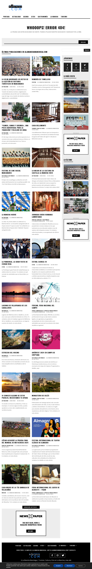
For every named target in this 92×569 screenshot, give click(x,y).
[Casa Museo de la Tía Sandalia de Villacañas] (16, 474)
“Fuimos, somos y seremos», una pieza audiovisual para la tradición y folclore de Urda (15, 127)
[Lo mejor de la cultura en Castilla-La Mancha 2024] (46, 157)
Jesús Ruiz (13, 86)
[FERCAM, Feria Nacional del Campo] (46, 292)
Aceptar (58, 565)
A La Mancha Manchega (43, 82)
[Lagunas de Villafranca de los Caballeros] (16, 292)
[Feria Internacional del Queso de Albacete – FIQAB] (46, 474)
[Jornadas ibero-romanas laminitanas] (46, 201)
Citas (3, 266)
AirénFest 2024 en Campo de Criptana (43, 353)
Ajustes (80, 565)
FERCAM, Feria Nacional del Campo (43, 306)
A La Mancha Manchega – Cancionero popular (76, 88)
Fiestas (34, 82)
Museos (4, 492)
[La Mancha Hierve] (16, 201)
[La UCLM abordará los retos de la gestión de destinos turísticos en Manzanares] (16, 66)
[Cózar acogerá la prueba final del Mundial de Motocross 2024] (16, 427)
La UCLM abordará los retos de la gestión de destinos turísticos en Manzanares (15, 81)
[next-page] (85, 167)
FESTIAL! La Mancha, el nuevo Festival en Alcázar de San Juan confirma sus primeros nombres (76, 122)
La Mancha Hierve (9, 214)
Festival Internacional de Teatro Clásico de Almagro (46, 441)
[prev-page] (82, 167)
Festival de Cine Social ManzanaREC (11, 171)
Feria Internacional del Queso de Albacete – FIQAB (45, 488)
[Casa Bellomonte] (46, 112)
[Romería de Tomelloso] (46, 66)
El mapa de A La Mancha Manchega (35, 550)
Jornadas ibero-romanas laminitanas (42, 215)
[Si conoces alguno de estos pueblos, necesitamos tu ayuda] (16, 382)
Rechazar (69, 565)
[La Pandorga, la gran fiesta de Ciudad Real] (16, 248)
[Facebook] (52, 555)
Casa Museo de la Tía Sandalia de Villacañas (15, 488)
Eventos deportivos (7, 445)
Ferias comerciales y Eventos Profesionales (45, 310)
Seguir (76, 63)
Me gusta (67, 63)
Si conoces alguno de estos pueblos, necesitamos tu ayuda (15, 396)
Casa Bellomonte (39, 125)
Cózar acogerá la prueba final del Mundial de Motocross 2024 (15, 441)
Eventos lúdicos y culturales (40, 219)
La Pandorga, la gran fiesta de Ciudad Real (15, 263)
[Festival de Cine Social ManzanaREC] (16, 157)
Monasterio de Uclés (40, 395)
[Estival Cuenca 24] (46, 248)
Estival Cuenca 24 (39, 262)
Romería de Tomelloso (41, 79)
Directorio (20, 550)
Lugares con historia (38, 128)
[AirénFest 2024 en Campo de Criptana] (46, 339)
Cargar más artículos (30, 507)
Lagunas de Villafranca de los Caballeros (14, 306)
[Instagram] (57, 555)
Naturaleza (5, 310)
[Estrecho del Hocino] (16, 339)
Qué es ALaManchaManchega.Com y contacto (61, 550)
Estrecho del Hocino (10, 352)
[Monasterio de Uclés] (46, 382)
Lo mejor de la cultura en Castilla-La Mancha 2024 (43, 171)
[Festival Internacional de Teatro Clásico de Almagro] (46, 427)
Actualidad (5, 86)
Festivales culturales (8, 175)
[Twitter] (63, 555)
